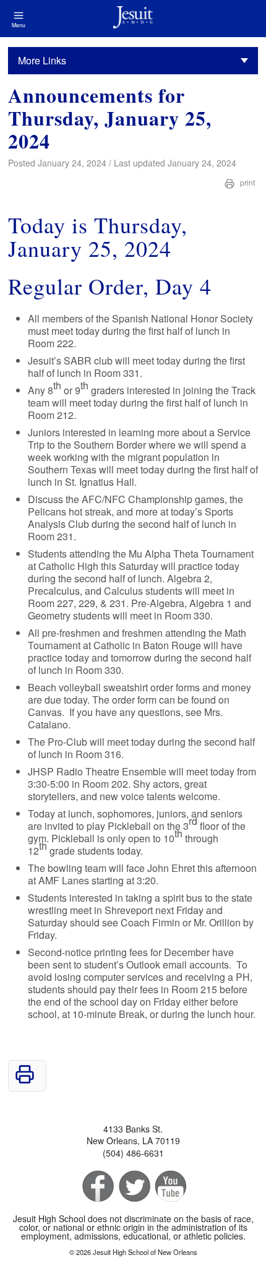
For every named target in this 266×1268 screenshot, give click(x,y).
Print (246, 182)
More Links (42, 60)
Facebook (97, 1187)
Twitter (133, 1187)
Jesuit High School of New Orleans (133, 18)
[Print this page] (25, 1080)
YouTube (170, 1187)
